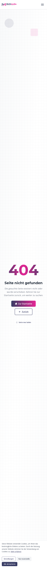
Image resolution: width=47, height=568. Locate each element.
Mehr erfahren (16, 551)
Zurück (25, 311)
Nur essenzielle (24, 559)
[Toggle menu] (42, 4)
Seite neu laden (25, 322)
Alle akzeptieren (10, 564)
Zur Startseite (25, 303)
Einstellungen (9, 559)
